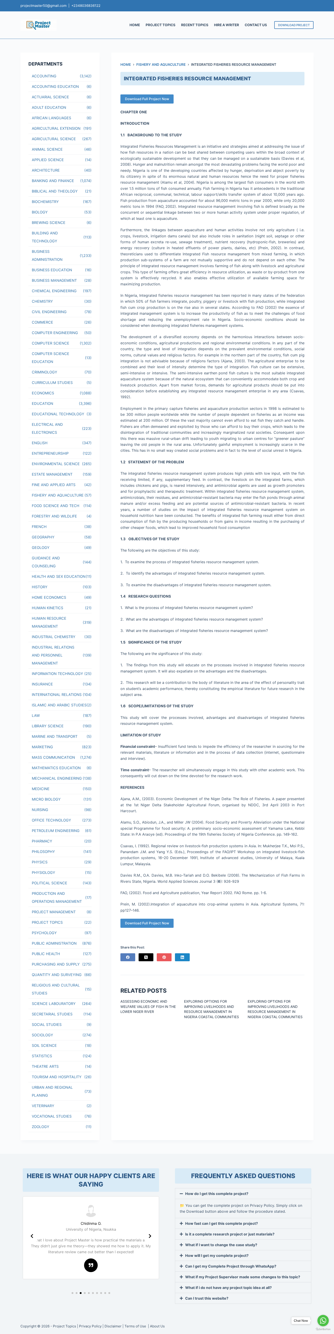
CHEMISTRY (42, 301)
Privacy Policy (90, 1326)
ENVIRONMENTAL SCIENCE (56, 464)
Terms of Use (136, 1326)
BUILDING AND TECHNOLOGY (45, 237)
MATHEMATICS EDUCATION (56, 768)
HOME (135, 25)
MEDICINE (41, 788)
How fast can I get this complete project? (221, 1223)
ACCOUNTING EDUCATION (55, 86)
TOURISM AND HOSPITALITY (57, 1077)
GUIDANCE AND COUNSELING (46, 562)
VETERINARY (43, 1105)
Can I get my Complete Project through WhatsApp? (230, 1266)
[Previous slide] (31, 1236)
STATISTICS (42, 1056)
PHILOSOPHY (43, 851)
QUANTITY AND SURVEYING (57, 974)
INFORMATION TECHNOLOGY (57, 673)
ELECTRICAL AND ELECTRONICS (47, 428)
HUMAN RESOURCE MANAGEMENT (49, 622)
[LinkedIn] (182, 957)
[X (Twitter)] (146, 957)
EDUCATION (42, 403)
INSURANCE (42, 684)
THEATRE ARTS (45, 1066)
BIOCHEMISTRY (45, 201)
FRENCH (39, 526)
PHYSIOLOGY (43, 872)
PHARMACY (42, 841)
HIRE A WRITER (226, 25)
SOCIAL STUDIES (47, 1024)
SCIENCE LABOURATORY (54, 1003)
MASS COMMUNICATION (53, 757)
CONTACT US (256, 25)
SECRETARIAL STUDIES (52, 1014)
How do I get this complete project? (216, 1193)
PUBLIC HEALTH (46, 953)
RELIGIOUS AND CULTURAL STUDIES (56, 989)
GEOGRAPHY (43, 537)
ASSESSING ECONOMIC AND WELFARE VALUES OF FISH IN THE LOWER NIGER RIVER (148, 1006)
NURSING (40, 809)
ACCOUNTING (44, 76)
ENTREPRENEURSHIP (50, 453)
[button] (72, 1293)
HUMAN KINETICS (47, 608)
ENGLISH (39, 443)
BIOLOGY (40, 212)
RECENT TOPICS (194, 25)
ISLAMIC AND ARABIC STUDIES (59, 705)
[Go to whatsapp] (323, 1320)
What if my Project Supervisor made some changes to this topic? (242, 1277)
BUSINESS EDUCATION (52, 270)
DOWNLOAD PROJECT (294, 25)
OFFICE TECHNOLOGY (51, 820)
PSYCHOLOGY (44, 933)
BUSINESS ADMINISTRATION (47, 255)
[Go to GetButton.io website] (323, 1329)
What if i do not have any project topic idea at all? (228, 1287)
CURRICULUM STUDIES (52, 382)
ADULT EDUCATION (49, 107)
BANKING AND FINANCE (53, 180)
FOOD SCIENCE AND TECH (55, 505)
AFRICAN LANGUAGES (51, 118)
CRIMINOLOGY (44, 372)
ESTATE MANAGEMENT (52, 474)
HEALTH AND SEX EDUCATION (58, 576)
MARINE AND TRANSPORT (54, 736)
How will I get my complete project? (217, 1255)
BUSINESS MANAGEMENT (54, 280)
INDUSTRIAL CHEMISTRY (53, 636)
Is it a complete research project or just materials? (229, 1234)
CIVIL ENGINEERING (49, 311)
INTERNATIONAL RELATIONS (57, 694)
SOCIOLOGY (42, 1035)
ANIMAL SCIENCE (47, 149)
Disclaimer (113, 1326)
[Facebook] (127, 957)
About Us (157, 1326)
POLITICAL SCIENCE (49, 883)
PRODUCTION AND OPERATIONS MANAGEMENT (57, 897)
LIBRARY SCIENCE (48, 726)
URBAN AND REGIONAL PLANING (52, 1091)
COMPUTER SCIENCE (50, 343)
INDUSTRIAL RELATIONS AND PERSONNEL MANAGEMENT (53, 655)
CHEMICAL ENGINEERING (54, 291)
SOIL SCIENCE (44, 1045)
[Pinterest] (164, 957)
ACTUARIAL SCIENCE (50, 97)
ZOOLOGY (40, 1126)
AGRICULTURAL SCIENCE (54, 139)
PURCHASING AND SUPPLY (56, 964)
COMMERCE (42, 322)
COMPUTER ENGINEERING (55, 332)
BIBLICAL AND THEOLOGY (55, 191)
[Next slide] (150, 1236)
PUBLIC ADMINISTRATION (54, 943)
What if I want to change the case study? (221, 1245)
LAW (36, 715)
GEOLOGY (41, 547)
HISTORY (39, 587)
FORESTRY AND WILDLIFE (54, 516)
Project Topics (64, 1326)
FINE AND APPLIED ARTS (53, 484)
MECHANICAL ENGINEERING (57, 778)
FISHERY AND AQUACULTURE (58, 495)
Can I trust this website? (206, 1298)
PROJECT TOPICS (160, 25)
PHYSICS (39, 862)
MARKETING (42, 747)
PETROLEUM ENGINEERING (56, 830)
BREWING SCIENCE (48, 222)
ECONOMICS (43, 393)
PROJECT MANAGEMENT (54, 912)
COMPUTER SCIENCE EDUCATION (50, 357)
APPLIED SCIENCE (48, 159)
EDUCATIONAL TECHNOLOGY (58, 414)
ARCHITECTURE (46, 170)
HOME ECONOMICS (49, 597)
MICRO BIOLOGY (46, 799)
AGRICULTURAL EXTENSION (56, 128)
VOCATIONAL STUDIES (52, 1116)
